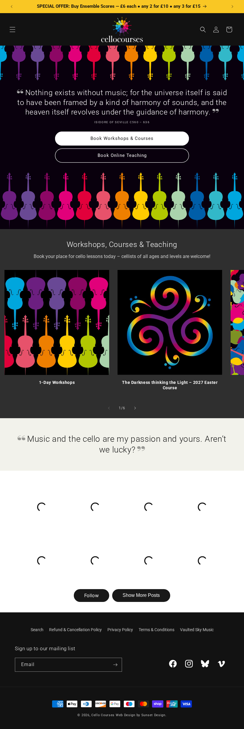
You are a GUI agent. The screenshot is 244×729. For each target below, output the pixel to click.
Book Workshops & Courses (122, 138)
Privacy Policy (120, 629)
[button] (12, 29)
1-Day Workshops (57, 382)
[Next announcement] (232, 6)
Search (37, 629)
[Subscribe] (115, 665)
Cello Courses (103, 715)
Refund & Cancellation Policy (75, 629)
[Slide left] (108, 408)
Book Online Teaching (122, 155)
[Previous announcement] (11, 6)
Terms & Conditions (156, 629)
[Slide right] (135, 408)
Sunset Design (153, 715)
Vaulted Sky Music (197, 629)
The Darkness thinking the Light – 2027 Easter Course (170, 385)
